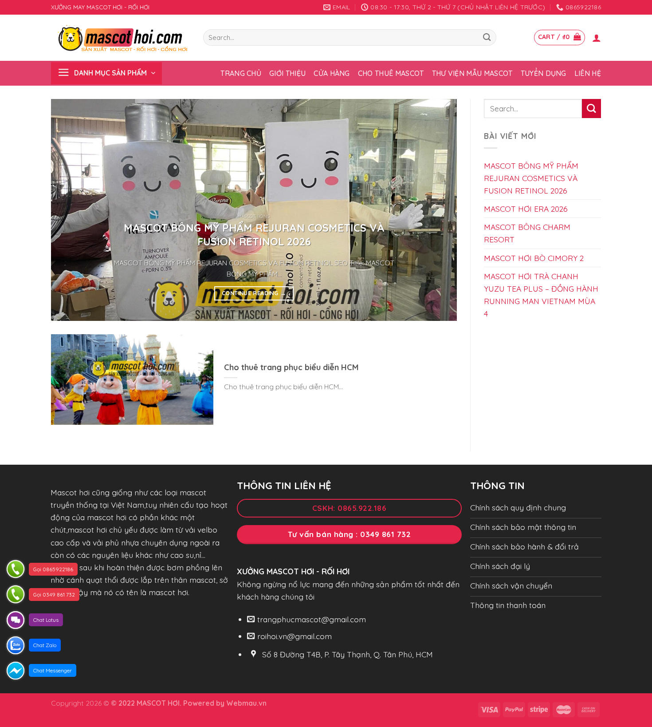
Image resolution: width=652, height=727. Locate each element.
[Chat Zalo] (15, 645)
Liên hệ (587, 73)
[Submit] (487, 37)
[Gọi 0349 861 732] (15, 594)
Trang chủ (240, 73)
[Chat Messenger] (15, 671)
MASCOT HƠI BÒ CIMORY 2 (534, 257)
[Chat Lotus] (15, 620)
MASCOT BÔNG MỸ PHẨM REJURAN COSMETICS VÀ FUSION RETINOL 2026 (254, 234)
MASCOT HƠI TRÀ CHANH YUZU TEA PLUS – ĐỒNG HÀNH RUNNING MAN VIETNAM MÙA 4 (541, 294)
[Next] (438, 210)
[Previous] (70, 210)
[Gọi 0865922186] (15, 569)
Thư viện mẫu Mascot (472, 73)
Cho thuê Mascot (391, 73)
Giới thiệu (287, 73)
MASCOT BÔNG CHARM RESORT (527, 233)
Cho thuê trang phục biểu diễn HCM (291, 367)
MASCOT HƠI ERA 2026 (525, 208)
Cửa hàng (332, 73)
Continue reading (254, 292)
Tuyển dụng (543, 73)
